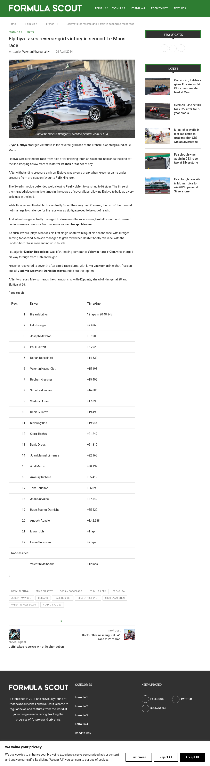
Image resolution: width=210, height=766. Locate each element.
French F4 (52, 23)
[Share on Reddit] (76, 621)
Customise (138, 757)
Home (12, 23)
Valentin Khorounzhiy (36, 51)
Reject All (166, 757)
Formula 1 (81, 697)
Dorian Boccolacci (71, 591)
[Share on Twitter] (72, 621)
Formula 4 (138, 8)
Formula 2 (101, 8)
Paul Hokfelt (63, 598)
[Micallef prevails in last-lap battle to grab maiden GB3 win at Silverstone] (157, 136)
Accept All (192, 757)
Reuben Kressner (88, 598)
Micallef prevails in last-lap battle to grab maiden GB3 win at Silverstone (187, 135)
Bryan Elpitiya (20, 591)
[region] (105, 753)
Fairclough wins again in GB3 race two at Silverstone (186, 158)
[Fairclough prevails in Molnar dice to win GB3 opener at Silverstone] (157, 185)
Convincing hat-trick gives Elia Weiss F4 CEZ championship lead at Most (187, 86)
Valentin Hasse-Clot (23, 604)
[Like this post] (64, 621)
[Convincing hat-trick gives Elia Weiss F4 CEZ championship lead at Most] (157, 86)
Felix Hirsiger (97, 591)
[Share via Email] (80, 621)
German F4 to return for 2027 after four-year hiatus (187, 109)
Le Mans (43, 598)
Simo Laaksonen (115, 598)
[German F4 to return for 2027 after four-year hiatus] (157, 111)
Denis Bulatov (44, 591)
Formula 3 (118, 8)
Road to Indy (159, 8)
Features (180, 8)
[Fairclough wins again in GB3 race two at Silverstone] (157, 161)
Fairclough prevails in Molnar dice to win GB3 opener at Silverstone (187, 185)
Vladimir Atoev (52, 604)
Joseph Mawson (21, 598)
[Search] (199, 8)
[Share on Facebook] (68, 621)
